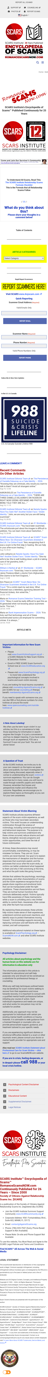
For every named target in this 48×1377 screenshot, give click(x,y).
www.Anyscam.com (29, 294)
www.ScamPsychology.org (30, 672)
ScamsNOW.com (10, 935)
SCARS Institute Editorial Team (14, 478)
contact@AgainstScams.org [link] (23, 1224)
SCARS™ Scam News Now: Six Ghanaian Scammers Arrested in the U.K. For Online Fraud (23, 540)
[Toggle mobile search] (37, 62)
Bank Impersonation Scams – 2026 (25, 612)
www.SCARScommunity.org (28, 1214)
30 (24, 202)
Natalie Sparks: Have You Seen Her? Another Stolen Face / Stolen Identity (23, 512)
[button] (24, 1084)
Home (41, 72)
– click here (24, 1050)
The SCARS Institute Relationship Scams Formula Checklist (24, 183)
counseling (25, 690)
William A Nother (7, 568)
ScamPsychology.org (25, 933)
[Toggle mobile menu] (42, 62)
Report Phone (25, 358)
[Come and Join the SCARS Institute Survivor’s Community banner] (24, 160)
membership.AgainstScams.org (24, 692)
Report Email (25, 321)
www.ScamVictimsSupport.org (26, 654)
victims (37, 775)
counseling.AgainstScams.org (26, 687)
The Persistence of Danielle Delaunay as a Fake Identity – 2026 (24, 479)
